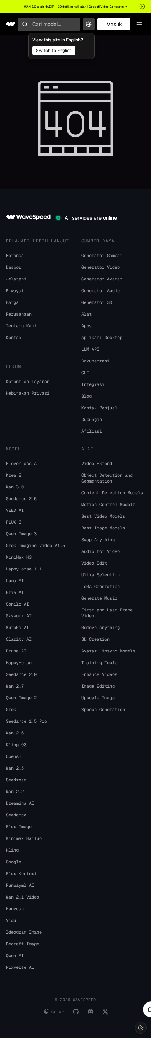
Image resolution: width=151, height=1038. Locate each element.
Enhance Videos (99, 674)
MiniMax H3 (19, 557)
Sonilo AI (17, 604)
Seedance (16, 815)
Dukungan (91, 420)
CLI (85, 373)
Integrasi (92, 384)
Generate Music (99, 598)
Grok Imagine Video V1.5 (35, 545)
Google (13, 862)
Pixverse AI (20, 967)
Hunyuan (15, 909)
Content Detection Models (112, 493)
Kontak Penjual (99, 408)
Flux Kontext (21, 874)
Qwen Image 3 (21, 534)
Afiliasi (91, 431)
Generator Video (100, 267)
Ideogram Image (24, 932)
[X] (105, 1012)
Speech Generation (103, 710)
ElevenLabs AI (22, 463)
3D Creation (95, 639)
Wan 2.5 (15, 768)
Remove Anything (100, 627)
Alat (86, 314)
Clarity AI (19, 639)
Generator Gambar (101, 255)
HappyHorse (19, 663)
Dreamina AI (20, 803)
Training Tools (99, 663)
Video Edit (94, 563)
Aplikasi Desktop (101, 338)
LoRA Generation (100, 586)
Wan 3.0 (15, 487)
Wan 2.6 (15, 733)
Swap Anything (98, 540)
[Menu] (139, 24)
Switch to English (54, 50)
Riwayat (15, 291)
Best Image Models (103, 528)
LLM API (90, 349)
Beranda (15, 255)
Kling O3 (16, 745)
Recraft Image (22, 944)
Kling (12, 850)
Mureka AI (17, 627)
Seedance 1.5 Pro (26, 721)
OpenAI (13, 756)
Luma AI (15, 581)
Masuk (114, 24)
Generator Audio (100, 291)
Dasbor (13, 267)
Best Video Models (103, 516)
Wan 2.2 (15, 792)
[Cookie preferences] (141, 1028)
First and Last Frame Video (107, 613)
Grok (11, 710)
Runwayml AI (20, 885)
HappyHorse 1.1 (24, 569)
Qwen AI (15, 956)
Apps (86, 326)
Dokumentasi (95, 361)
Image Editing (98, 686)
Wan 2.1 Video (22, 897)
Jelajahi (16, 279)
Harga (12, 302)
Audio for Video (100, 551)
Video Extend (96, 463)
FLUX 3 (13, 522)
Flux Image (19, 827)
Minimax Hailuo (24, 838)
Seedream (16, 780)
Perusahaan (19, 314)
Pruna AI (16, 651)
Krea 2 (13, 475)
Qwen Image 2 (21, 698)
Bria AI (15, 592)
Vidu (11, 920)
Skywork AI (19, 616)
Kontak (13, 338)
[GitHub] (76, 1012)
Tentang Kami (21, 326)
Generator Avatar (101, 279)
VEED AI (15, 510)
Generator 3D (96, 302)
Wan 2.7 (15, 686)
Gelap (57, 1011)
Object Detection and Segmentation (107, 478)
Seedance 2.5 (21, 499)
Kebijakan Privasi (27, 393)
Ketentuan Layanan (27, 381)
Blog (86, 396)
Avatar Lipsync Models (108, 651)
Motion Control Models (108, 504)
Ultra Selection (100, 575)
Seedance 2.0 (21, 674)
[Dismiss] (89, 38)
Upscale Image (98, 698)
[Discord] (90, 1012)
